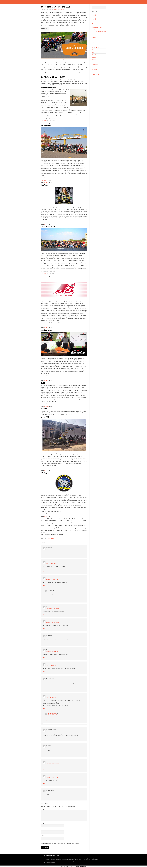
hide (47, 28)
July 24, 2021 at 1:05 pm (53, 714)
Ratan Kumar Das (52, 713)
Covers (93, 42)
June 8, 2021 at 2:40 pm (51, 697)
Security (93, 72)
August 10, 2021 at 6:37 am (52, 731)
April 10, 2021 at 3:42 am (51, 680)
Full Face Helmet (95, 47)
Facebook (46, 123)
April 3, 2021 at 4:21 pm (51, 665)
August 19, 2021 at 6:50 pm (52, 747)
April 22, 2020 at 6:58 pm (51, 549)
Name (42, 823)
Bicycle (93, 40)
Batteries (94, 37)
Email (42, 829)
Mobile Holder (95, 67)
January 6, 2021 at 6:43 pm (52, 651)
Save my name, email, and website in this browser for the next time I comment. (60, 843)
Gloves (93, 49)
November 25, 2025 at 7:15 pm (52, 791)
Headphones (94, 57)
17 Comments (61, 9)
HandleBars (94, 54)
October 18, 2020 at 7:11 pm (52, 579)
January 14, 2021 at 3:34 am (54, 591)
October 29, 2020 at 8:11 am (52, 608)
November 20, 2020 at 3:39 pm (53, 636)
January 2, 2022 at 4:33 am (52, 777)
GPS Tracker (94, 52)
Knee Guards (95, 64)
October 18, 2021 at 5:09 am (52, 763)
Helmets (94, 59)
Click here (43, 120)
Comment (43, 809)
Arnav (47, 761)
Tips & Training (50, 538)
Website (43, 835)
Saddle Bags (94, 69)
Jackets (93, 62)
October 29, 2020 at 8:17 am (52, 622)
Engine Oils (94, 44)
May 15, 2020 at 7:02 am (51, 563)
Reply (44, 555)
